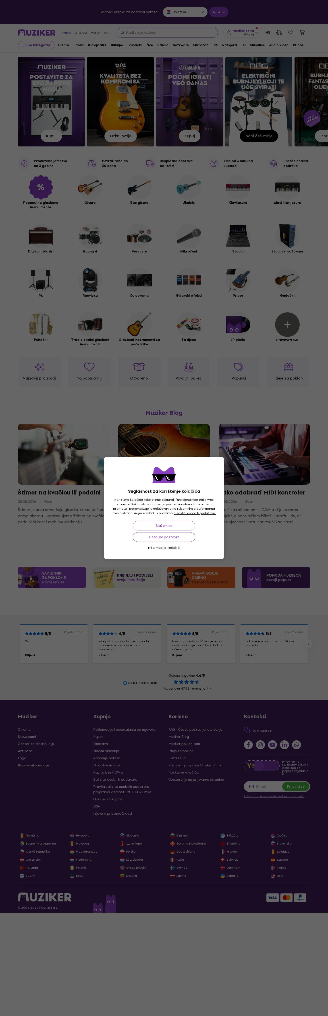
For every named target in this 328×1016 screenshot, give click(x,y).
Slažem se (164, 525)
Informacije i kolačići (164, 547)
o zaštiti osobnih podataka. (195, 513)
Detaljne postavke (164, 537)
